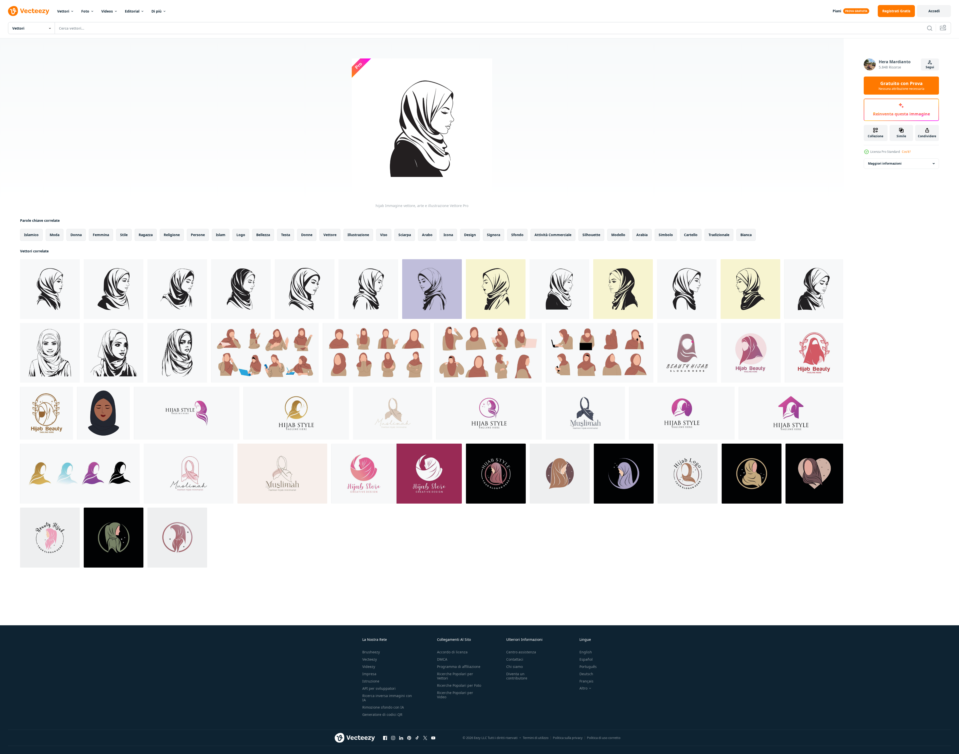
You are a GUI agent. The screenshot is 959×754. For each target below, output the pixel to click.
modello (618, 234)
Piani (837, 11)
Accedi (934, 11)
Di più (156, 11)
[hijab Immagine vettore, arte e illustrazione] (50, 289)
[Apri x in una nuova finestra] (425, 738)
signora (493, 234)
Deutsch (586, 673)
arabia (642, 234)
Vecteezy (369, 659)
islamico (31, 234)
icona (448, 234)
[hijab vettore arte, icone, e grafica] (50, 353)
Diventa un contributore (516, 675)
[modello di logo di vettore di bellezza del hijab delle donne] (751, 353)
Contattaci (514, 659)
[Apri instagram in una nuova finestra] (393, 738)
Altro (583, 688)
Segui (930, 67)
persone (198, 234)
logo (240, 234)
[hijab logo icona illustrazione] (392, 413)
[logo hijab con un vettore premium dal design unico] (687, 353)
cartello (691, 234)
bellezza (263, 234)
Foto (85, 11)
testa (285, 234)
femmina (101, 234)
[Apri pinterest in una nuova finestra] (409, 738)
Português (588, 666)
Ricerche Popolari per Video (455, 694)
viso (383, 234)
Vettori (63, 11)
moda (54, 234)
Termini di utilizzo (536, 737)
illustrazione (358, 234)
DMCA (442, 659)
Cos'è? (906, 152)
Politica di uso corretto (604, 737)
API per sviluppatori (379, 688)
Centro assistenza (521, 652)
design (470, 234)
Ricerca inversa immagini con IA (387, 697)
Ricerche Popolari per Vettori (455, 675)
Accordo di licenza (452, 652)
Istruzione (370, 681)
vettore (329, 234)
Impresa (369, 673)
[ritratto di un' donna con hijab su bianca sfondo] (177, 353)
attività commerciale (553, 234)
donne (306, 234)
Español (586, 659)
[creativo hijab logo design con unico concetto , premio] (186, 413)
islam (220, 234)
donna (76, 234)
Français (586, 681)
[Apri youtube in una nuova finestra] (433, 738)
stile (124, 234)
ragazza (146, 234)
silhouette (591, 234)
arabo (427, 234)
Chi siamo (514, 666)
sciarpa (404, 234)
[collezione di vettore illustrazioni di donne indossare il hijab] (265, 353)
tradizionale (719, 234)
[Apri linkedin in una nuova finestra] (401, 738)
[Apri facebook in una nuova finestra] (385, 738)
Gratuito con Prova (901, 85)
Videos (107, 11)
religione (172, 234)
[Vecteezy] (28, 11)
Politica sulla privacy (568, 737)
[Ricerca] (930, 28)
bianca (746, 234)
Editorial (132, 11)
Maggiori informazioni (885, 163)
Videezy (368, 666)
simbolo (666, 234)
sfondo (517, 234)
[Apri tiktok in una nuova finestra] (417, 738)
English (585, 652)
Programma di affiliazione (458, 666)
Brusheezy (371, 652)
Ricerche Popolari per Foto (459, 685)
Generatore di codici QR (382, 714)
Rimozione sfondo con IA (383, 707)
